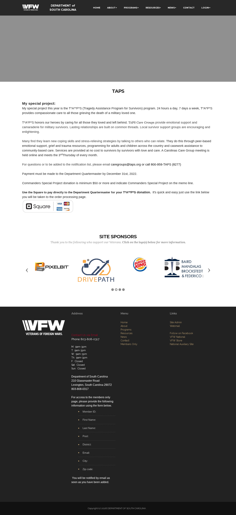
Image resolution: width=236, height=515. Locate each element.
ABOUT (111, 7)
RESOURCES (152, 7)
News (124, 337)
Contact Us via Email (84, 335)
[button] (27, 270)
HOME (96, 7)
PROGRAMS (130, 7)
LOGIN (205, 7)
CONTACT (189, 7)
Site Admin (176, 322)
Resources (127, 333)
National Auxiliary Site (181, 344)
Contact (125, 340)
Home (124, 322)
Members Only (129, 344)
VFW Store (176, 340)
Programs (126, 329)
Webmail (175, 326)
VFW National (177, 337)
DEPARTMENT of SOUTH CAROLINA (63, 7)
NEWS (171, 7)
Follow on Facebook (181, 333)
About (124, 326)
